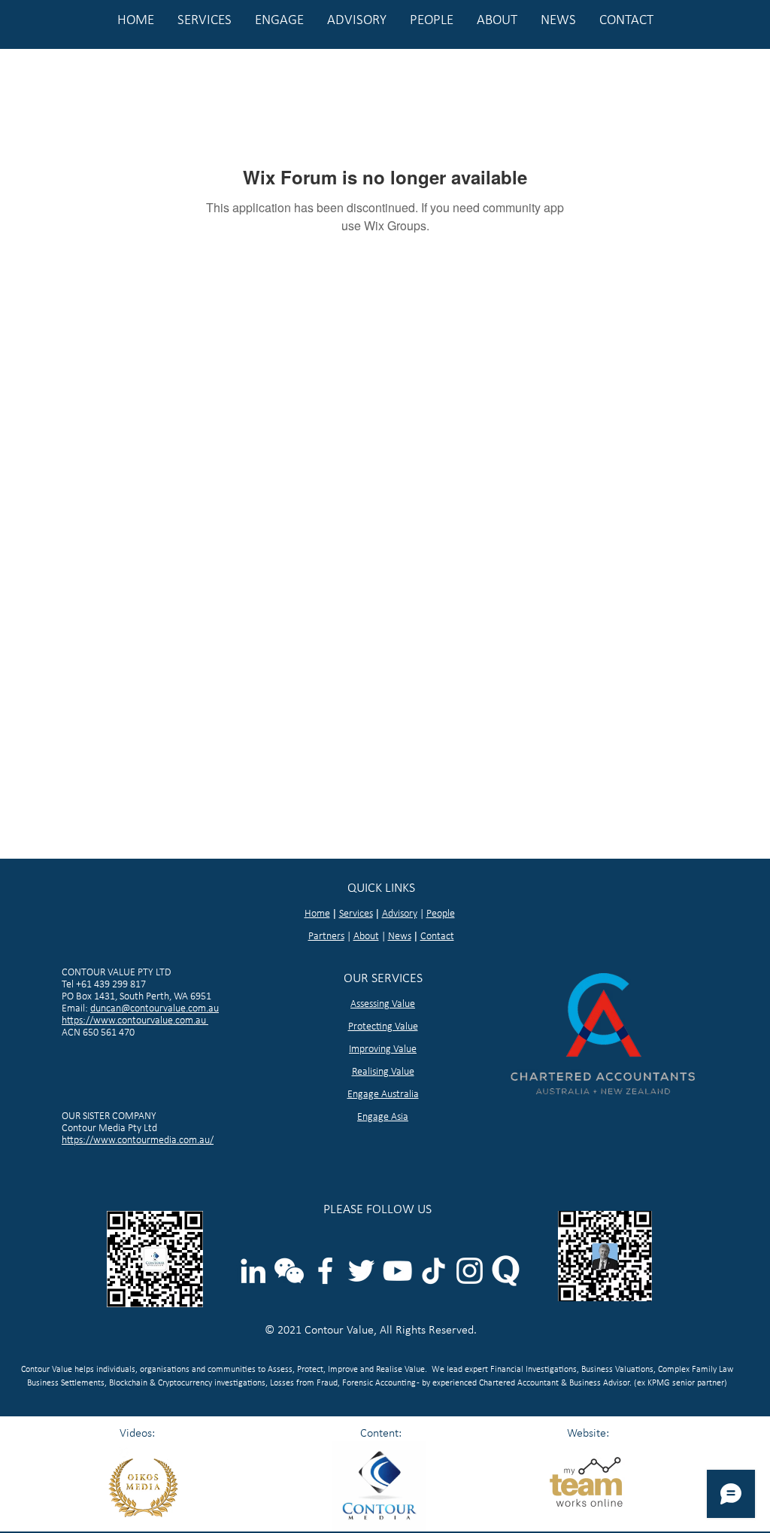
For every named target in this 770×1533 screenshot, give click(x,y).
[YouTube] (397, 1270)
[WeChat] (289, 1270)
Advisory (399, 914)
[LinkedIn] (253, 1270)
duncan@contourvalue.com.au (154, 1008)
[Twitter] (361, 1270)
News (399, 936)
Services (356, 914)
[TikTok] (433, 1270)
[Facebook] (325, 1270)
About (366, 936)
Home (317, 914)
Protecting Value (383, 1027)
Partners (326, 936)
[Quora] (505, 1270)
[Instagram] (469, 1270)
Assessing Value (382, 1004)
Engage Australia (383, 1094)
